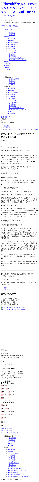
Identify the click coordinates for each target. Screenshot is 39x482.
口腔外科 (12, 46)
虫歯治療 (12, 38)
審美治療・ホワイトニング (17, 60)
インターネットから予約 (16, 309)
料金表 (6, 67)
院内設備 (12, 35)
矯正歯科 (12, 48)
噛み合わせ (12, 54)
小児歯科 (12, 44)
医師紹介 (7, 65)
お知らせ (7, 290)
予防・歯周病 (13, 42)
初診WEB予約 (13, 26)
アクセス (7, 69)
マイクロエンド (14, 52)
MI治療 (11, 40)
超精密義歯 (12, 56)
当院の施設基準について (17, 474)
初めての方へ (8, 63)
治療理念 (12, 33)
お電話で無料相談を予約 (16, 307)
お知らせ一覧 (13, 472)
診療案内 (7, 37)
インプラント (13, 50)
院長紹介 (12, 81)
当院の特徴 (12, 438)
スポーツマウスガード (16, 58)
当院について (8, 29)
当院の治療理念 (14, 79)
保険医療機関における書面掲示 (19, 476)
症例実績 (7, 62)
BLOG (6, 288)
